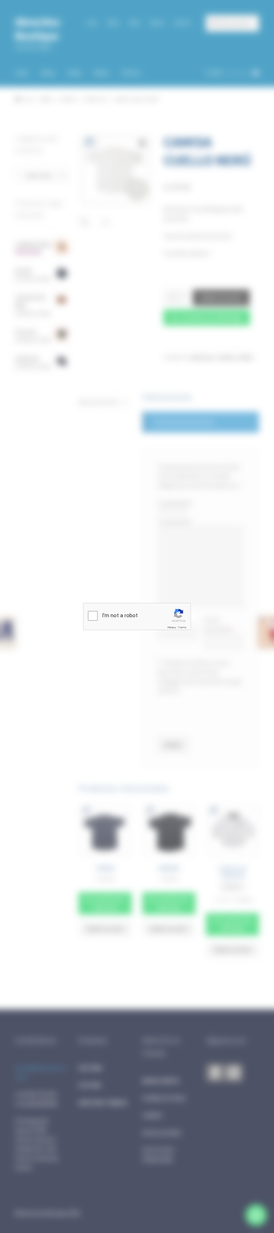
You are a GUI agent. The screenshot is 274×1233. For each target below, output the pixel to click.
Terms (182, 627)
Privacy (171, 627)
